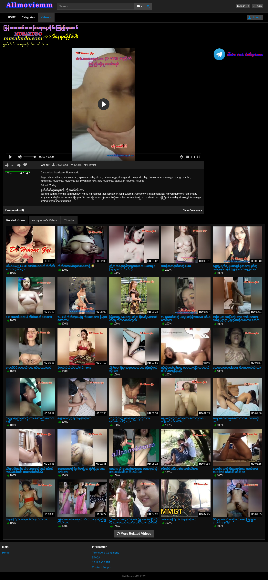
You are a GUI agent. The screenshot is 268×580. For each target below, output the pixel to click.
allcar (51, 177)
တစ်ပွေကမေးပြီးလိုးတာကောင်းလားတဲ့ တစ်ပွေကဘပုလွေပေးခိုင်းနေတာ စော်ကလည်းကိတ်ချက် (236, 320)
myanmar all (72, 180)
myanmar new (88, 180)
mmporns (46, 180)
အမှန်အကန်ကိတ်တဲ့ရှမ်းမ (176, 265)
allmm (58, 177)
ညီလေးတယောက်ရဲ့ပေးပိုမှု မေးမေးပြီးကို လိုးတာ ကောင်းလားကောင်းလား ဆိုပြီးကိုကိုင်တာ (133, 522)
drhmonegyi (110, 177)
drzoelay (133, 177)
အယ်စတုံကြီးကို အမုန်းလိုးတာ (178, 519)
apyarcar (83, 177)
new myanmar (105, 180)
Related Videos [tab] (15, 220)
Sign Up (244, 6)
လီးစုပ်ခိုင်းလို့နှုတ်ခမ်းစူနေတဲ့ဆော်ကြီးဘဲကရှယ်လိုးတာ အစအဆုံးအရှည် (29, 470)
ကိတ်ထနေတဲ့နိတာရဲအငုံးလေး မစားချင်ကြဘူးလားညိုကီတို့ (132, 267)
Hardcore (59, 172)
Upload (256, 17)
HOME (12, 17)
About (45, 164)
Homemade (72, 172)
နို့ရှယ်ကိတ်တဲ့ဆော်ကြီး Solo (74, 367)
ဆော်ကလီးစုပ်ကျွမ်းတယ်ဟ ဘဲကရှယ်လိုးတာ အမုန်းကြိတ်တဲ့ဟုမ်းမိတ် (134, 470)
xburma (130, 180)
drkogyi (123, 177)
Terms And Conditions (105, 552)
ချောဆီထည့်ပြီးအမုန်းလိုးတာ (74, 418)
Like (12, 165)
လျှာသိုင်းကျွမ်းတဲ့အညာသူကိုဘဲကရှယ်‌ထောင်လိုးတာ (129, 420)
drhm (99, 177)
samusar (119, 180)
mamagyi (168, 177)
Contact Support (102, 567)
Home (6, 552)
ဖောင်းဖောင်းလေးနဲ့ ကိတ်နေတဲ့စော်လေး (29, 316)
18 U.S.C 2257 (101, 562)
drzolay (143, 177)
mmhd (186, 177)
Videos (45, 17)
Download (61, 164)
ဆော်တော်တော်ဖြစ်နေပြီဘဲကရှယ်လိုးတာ (237, 367)
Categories (28, 17)
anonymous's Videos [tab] (44, 220)
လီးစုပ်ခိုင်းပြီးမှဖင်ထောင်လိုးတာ (179, 468)
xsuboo (140, 180)
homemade (155, 177)
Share (77, 164)
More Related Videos (135, 533)
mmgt (178, 177)
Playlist (91, 164)
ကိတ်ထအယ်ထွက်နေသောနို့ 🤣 (76, 265)
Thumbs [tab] (69, 220)
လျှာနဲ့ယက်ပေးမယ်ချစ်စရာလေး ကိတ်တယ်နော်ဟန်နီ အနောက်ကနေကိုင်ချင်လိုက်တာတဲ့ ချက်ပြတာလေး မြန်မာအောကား (236, 270)
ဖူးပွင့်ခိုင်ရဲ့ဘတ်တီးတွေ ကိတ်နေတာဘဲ (28, 367)
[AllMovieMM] (29, 4)
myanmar (58, 180)
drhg (92, 177)
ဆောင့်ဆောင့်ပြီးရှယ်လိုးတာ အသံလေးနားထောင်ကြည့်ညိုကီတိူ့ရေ (235, 470)
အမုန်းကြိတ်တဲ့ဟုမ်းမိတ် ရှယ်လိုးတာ (27, 519)
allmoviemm (70, 177)
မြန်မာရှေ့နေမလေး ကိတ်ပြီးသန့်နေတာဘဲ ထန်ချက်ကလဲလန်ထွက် (133, 318)
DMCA (96, 557)
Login (258, 6)
